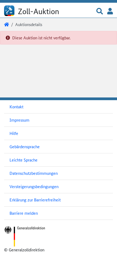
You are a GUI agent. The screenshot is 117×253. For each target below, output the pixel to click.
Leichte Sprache (24, 160)
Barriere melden (24, 213)
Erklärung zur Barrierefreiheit (35, 200)
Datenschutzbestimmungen (34, 173)
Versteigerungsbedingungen (34, 186)
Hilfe (14, 133)
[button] (99, 11)
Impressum (19, 120)
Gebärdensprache (25, 146)
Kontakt (16, 106)
